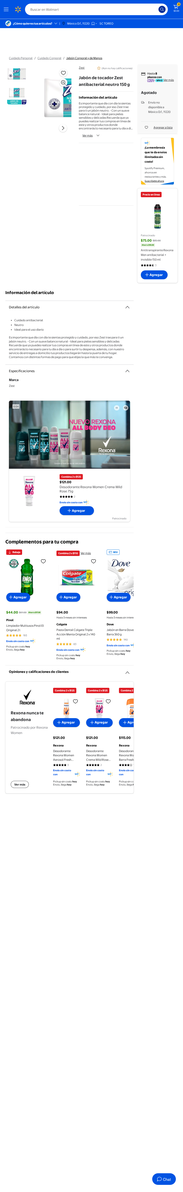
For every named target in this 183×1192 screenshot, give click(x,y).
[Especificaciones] (127, 371)
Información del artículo (29, 292)
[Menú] (7, 9)
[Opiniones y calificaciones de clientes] (127, 670)
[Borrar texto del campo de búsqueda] (156, 9)
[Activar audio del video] (125, 407)
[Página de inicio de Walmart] (17, 9)
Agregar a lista (163, 127)
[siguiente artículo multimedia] (63, 128)
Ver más (87, 135)
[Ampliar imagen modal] (63, 83)
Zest (82, 67)
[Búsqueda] (162, 9)
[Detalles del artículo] (127, 307)
